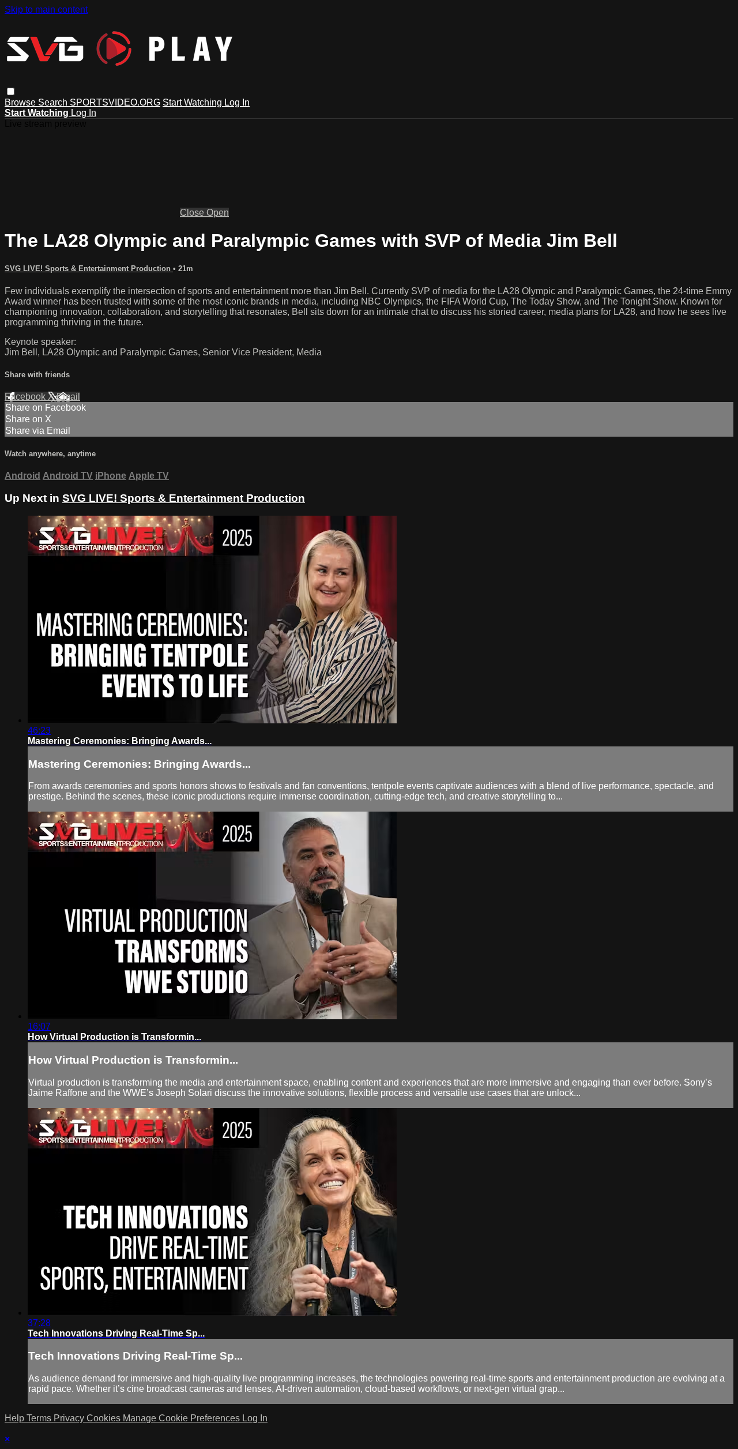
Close (193, 212)
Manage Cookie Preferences (182, 1418)
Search (54, 102)
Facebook (26, 396)
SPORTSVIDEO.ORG (115, 102)
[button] (10, 91)
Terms (40, 1418)
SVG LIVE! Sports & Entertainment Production (89, 268)
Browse (21, 102)
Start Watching (193, 102)
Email (68, 396)
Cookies (104, 1418)
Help (16, 1418)
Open (217, 212)
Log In (237, 102)
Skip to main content (46, 9)
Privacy (70, 1418)
